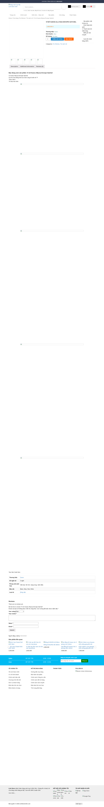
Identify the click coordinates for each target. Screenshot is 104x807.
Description (14, 66)
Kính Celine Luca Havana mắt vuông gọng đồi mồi (86, 647)
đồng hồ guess (50, 10)
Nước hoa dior (31, 10)
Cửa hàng (62, 15)
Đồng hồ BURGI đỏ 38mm (52, 644)
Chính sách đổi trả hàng (37, 680)
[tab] (14, 66)
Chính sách (23, 15)
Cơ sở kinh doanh (14, 674)
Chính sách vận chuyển (37, 682)
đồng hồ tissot (38, 10)
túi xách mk (44, 10)
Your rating (12, 611)
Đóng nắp (23, 592)
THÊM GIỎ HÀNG (57, 39)
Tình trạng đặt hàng (36, 688)
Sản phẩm (51, 15)
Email (11, 626)
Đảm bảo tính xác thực (15, 685)
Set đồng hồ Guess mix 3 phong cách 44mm (69, 647)
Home (10, 18)
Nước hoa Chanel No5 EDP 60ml (15, 647)
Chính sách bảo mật (14, 677)
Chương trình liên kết (15, 680)
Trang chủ (12, 15)
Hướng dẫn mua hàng (37, 672)
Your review (13, 613)
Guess (22, 577)
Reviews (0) (39, 66)
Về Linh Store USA (14, 672)
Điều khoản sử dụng (14, 688)
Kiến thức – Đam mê (37, 15)
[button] (7, 2)
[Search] (64, 7)
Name (11, 623)
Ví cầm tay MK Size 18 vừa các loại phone (34, 647)
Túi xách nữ (29, 18)
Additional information (27, 66)
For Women (22, 18)
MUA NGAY (69, 39)
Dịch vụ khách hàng (14, 682)
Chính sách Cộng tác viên (38, 677)
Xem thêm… (12, 793)
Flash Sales (73, 15)
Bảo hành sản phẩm (36, 674)
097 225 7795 (29, 658)
